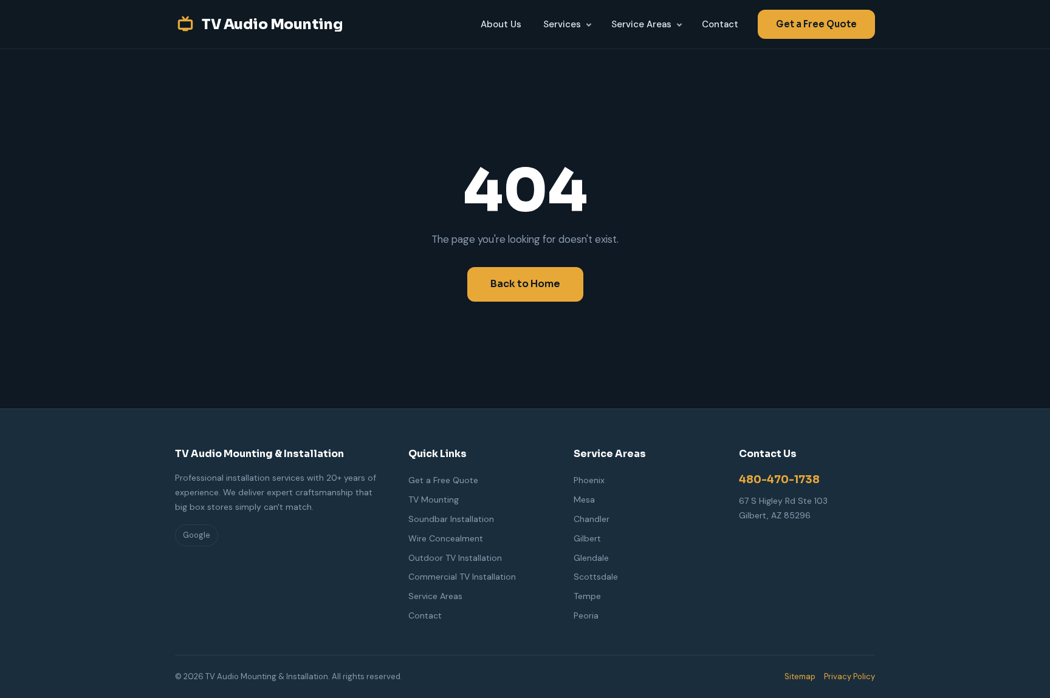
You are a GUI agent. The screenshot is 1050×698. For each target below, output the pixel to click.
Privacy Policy (849, 676)
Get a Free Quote (816, 24)
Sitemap (799, 676)
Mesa (584, 499)
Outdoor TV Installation (455, 557)
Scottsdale (596, 576)
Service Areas (641, 24)
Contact (720, 24)
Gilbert (587, 538)
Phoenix (589, 480)
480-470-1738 (779, 479)
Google (196, 535)
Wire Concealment (445, 538)
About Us (501, 24)
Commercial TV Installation (462, 576)
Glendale (591, 557)
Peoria (586, 615)
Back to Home (525, 283)
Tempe (587, 596)
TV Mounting (433, 499)
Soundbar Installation (451, 518)
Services (562, 24)
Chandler (591, 518)
